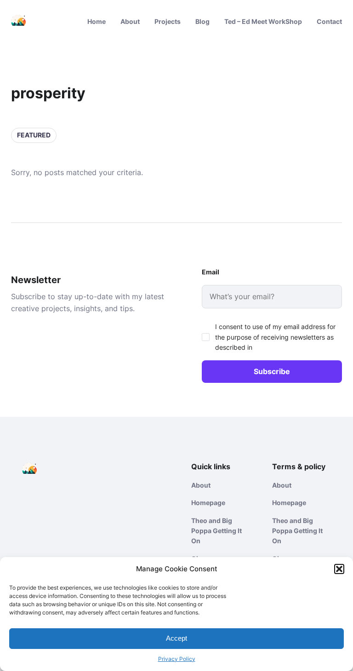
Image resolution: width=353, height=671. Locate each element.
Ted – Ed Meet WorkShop (263, 21)
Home (96, 21)
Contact (329, 21)
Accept (176, 638)
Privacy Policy (176, 658)
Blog (202, 21)
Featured (34, 135)
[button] (339, 569)
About (130, 21)
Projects (167, 21)
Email (210, 272)
